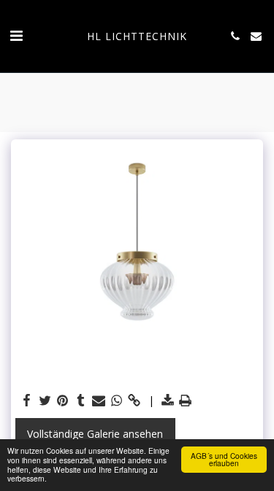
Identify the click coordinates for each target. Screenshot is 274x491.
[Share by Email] (98, 400)
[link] (134, 400)
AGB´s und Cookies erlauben (224, 459)
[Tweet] (45, 400)
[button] (16, 35)
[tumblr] (81, 400)
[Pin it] (62, 400)
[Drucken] (185, 400)
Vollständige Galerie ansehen (95, 434)
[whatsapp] (116, 400)
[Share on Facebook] (27, 400)
